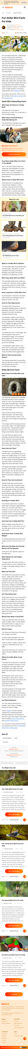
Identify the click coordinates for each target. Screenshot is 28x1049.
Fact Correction (23, 763)
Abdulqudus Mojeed (19, 29)
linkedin (4, 1040)
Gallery (5, 50)
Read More (24, 2)
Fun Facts (8, 12)
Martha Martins (17, 25)
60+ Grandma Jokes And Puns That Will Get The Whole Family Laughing (11, 2)
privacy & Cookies (18, 1036)
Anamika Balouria (8, 792)
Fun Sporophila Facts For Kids (12, 900)
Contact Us (4, 1021)
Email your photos (14, 154)
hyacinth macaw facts (11, 720)
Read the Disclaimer (8, 763)
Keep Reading (15, 814)
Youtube (4, 1042)
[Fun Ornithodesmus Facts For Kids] (14, 228)
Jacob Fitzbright (14, 28)
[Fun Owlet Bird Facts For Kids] (14, 206)
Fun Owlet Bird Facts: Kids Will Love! (13, 215)
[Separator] (24, 1038)
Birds (16, 738)
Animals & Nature (7, 214)
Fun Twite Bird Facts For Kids (12, 789)
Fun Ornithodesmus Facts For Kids (13, 235)
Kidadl (3, 13)
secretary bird (8, 98)
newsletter (16, 1025)
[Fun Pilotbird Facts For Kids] (14, 246)
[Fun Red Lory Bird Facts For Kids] (14, 943)
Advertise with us (6, 1023)
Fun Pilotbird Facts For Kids (11, 255)
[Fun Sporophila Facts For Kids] (14, 889)
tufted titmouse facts (17, 718)
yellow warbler (18, 96)
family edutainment (19, 1027)
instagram (4, 1038)
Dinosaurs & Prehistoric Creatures (11, 234)
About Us (16, 1021)
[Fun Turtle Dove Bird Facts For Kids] (14, 832)
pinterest (4, 1036)
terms (15, 1033)
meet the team (18, 1023)
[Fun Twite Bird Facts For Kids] (14, 777)
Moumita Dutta (8, 903)
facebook (4, 1033)
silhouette (17, 91)
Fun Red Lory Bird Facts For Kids (13, 955)
